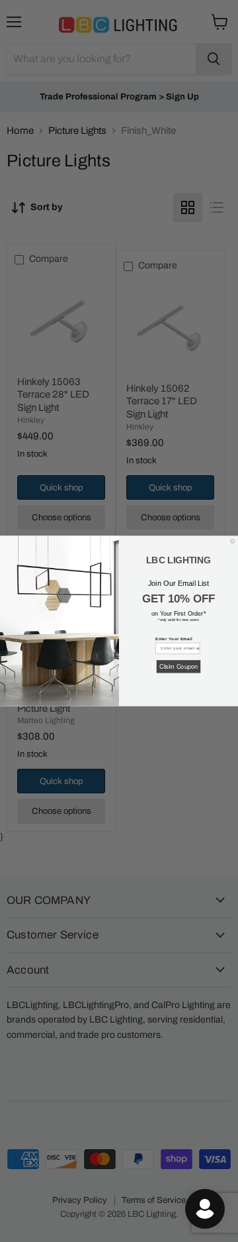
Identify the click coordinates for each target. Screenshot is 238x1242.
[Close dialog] (232, 541)
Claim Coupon (178, 666)
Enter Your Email (173, 638)
